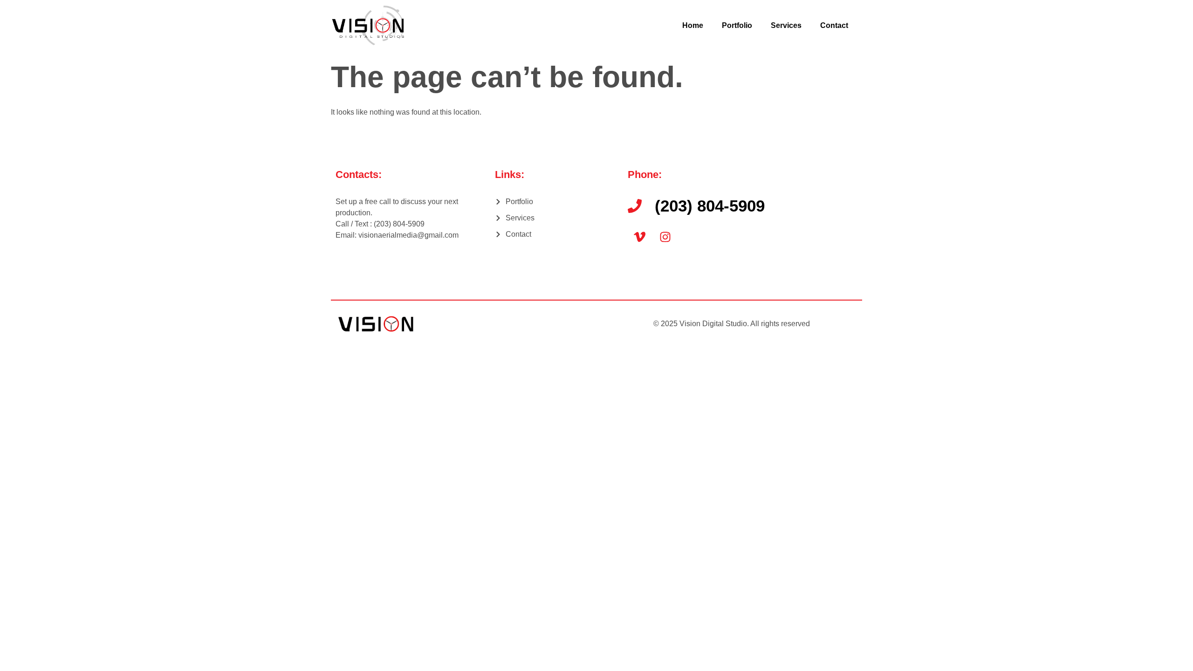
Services (786, 25)
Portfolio (737, 25)
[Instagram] (665, 236)
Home (692, 25)
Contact (834, 25)
